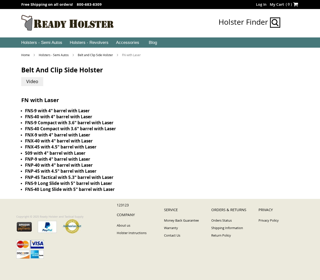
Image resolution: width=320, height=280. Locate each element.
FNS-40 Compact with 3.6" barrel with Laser (70, 129)
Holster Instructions (131, 233)
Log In (261, 4)
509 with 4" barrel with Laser (55, 153)
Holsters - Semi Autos (54, 55)
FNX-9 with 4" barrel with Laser (57, 135)
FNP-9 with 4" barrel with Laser (57, 159)
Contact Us (172, 235)
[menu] (160, 43)
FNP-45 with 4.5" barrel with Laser (60, 171)
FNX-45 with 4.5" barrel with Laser (60, 147)
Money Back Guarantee (181, 220)
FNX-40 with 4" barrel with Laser (59, 141)
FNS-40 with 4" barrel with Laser (58, 117)
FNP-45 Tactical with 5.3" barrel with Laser (69, 177)
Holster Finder (244, 22)
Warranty (171, 228)
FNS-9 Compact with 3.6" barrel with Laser (69, 123)
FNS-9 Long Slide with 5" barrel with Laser (68, 183)
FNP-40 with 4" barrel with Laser (59, 165)
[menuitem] (41, 43)
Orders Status (221, 220)
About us (123, 225)
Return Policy (221, 235)
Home (25, 55)
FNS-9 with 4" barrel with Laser (57, 111)
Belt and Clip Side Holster (96, 55)
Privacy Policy (268, 220)
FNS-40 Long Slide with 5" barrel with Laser (70, 189)
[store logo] (67, 23)
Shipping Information (227, 228)
